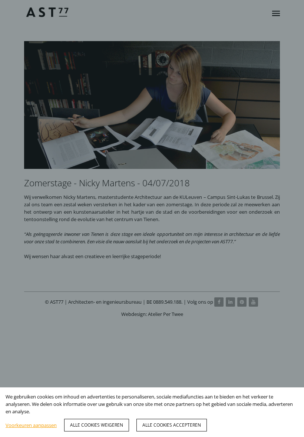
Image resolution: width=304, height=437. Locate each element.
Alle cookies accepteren (171, 425)
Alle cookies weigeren (96, 425)
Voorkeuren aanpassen (31, 425)
